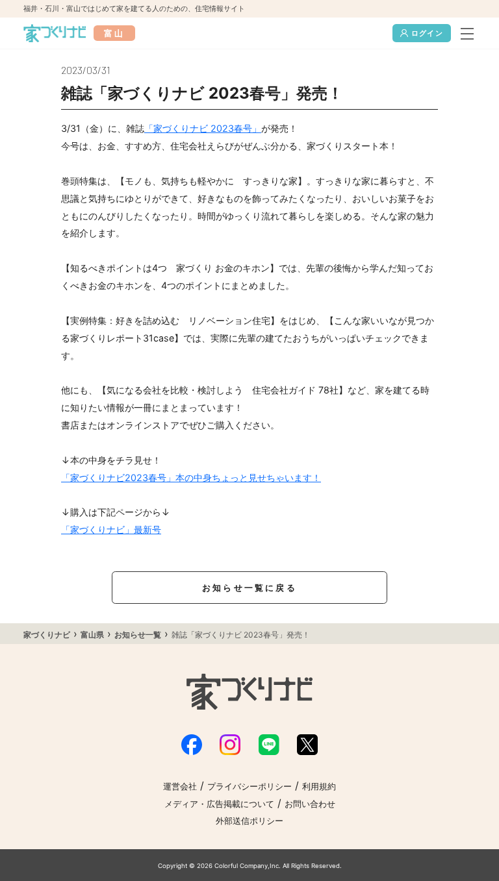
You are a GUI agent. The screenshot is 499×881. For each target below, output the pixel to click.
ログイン (427, 33)
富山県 (92, 634)
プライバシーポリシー (249, 786)
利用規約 (319, 786)
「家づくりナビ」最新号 (111, 529)
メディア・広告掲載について (219, 804)
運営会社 (180, 786)
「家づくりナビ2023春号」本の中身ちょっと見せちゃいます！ (191, 477)
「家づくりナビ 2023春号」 (202, 128)
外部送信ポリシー (249, 821)
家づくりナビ (46, 634)
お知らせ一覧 (137, 634)
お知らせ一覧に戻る (249, 588)
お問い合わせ (310, 804)
